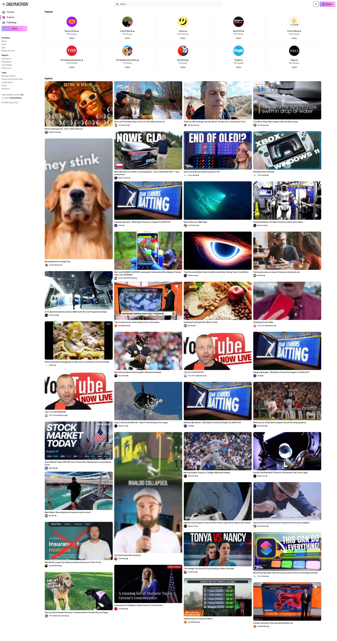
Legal (4, 72)
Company (6, 38)
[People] (238, 50)
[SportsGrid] (238, 21)
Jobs (3, 47)
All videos (5, 89)
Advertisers (6, 62)
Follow (71, 38)
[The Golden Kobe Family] (127, 50)
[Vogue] (294, 50)
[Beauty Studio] (71, 21)
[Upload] (316, 4)
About (4, 41)
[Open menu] (4, 4)
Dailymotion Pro (8, 51)
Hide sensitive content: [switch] (12, 95)
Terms (4, 85)
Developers (6, 58)
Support (5, 55)
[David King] (183, 50)
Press (4, 44)
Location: (12, 98)
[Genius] (183, 21)
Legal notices (7, 82)
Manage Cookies (8, 76)
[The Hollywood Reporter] (71, 50)
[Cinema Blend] (294, 21)
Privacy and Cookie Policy (12, 79)
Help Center (7, 68)
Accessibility (7, 65)
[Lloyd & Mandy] (127, 21)
